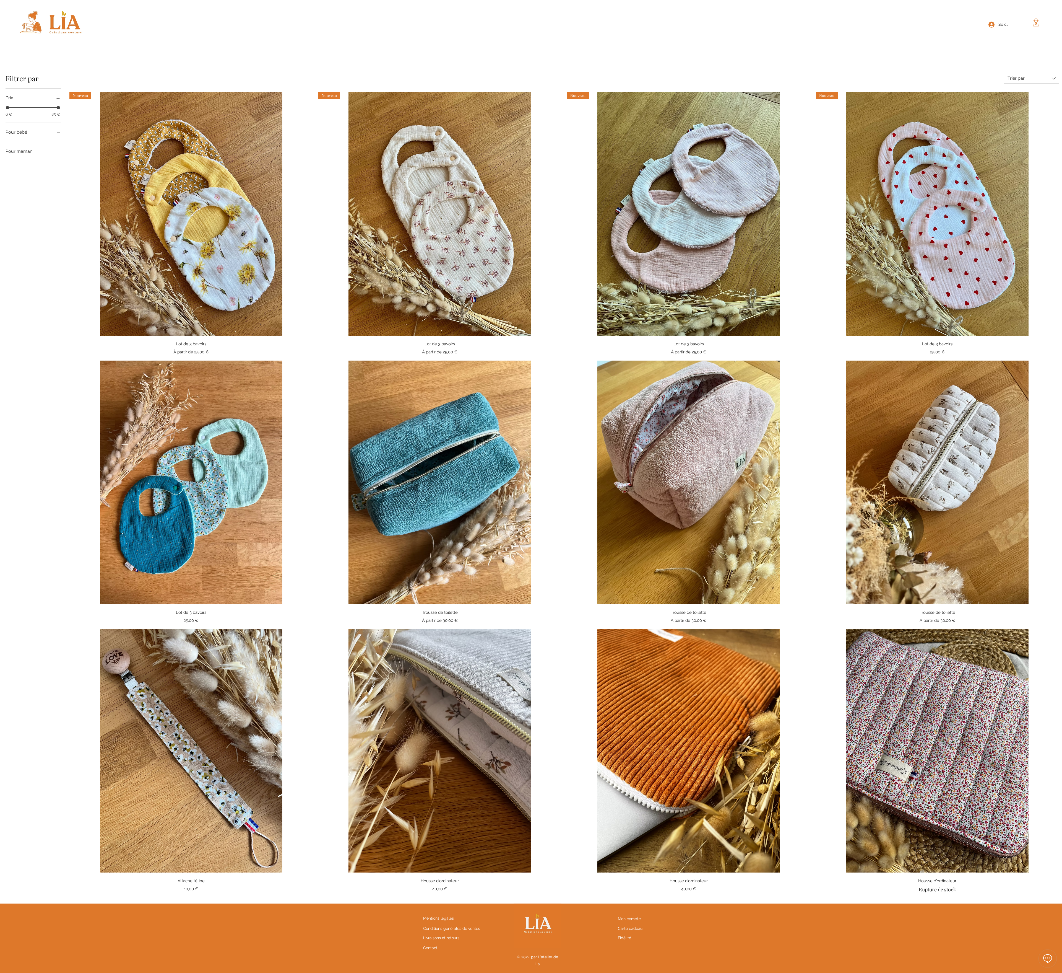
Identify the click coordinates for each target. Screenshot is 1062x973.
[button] (1036, 23)
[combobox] (1031, 78)
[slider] (7, 107)
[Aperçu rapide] (191, 482)
